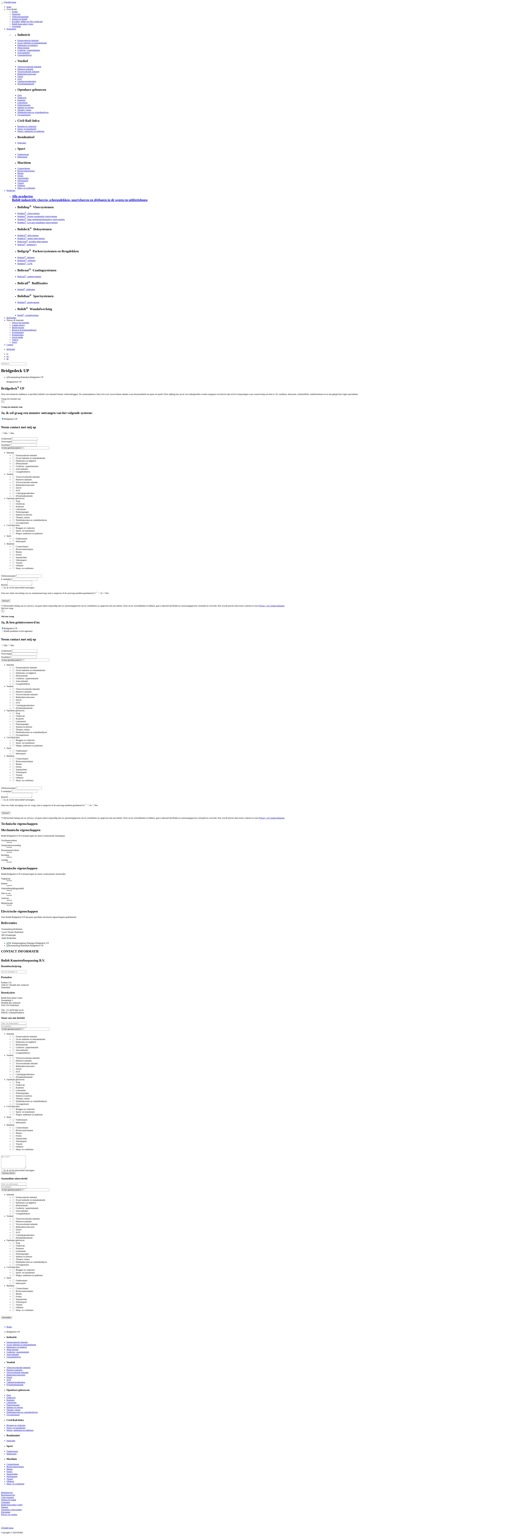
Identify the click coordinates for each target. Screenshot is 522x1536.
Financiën (16, 14)
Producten (11, 190)
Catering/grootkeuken (26, 81)
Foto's (14, 342)
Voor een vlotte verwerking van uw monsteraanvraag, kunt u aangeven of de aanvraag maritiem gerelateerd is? (49, 593)
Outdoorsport (23, 154)
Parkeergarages (23, 105)
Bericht (4, 585)
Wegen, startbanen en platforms (30, 131)
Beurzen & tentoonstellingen (24, 330)
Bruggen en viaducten (26, 126)
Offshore (21, 185)
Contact (10, 345)
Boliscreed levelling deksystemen (32, 241)
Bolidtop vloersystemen (28, 213)
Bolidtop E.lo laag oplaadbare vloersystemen (37, 222)
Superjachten (23, 178)
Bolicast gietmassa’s (26, 244)
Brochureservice (8, 1495)
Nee (107, 593)
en (8, 356)
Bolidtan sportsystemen (28, 302)
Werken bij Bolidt (19, 19)
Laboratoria (22, 102)
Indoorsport (22, 157)
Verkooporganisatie (20, 17)
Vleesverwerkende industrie (29, 67)
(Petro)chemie (23, 48)
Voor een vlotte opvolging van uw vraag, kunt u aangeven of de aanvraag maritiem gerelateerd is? (43, 805)
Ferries (20, 176)
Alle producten (80, 198)
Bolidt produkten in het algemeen (18, 631)
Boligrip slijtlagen (26, 257)
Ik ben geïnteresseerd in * (12, 448)
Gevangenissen (23, 115)
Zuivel (20, 76)
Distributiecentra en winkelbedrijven (33, 112)
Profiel (15, 12)
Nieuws (20, 323)
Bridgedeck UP (10, 419)
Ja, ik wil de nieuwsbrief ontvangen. (19, 587)
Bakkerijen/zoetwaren (26, 74)
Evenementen (18, 332)
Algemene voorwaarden (11, 1510)
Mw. (13, 433)
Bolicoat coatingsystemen (29, 276)
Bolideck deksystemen (28, 235)
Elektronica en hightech (27, 45)
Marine (20, 173)
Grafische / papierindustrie (28, 50)
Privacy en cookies (9, 1514)
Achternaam (7, 439)
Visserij (20, 183)
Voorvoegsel (6, 441)
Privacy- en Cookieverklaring (271, 606)
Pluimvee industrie (25, 69)
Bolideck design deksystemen (31, 238)
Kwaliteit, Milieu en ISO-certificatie (27, 21)
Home (9, 1327)
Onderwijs (21, 98)
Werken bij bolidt (8, 1500)
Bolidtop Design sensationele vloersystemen (37, 216)
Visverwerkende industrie (28, 71)
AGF (19, 79)
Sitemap (4, 1507)
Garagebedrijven (24, 55)
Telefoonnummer (9, 576)
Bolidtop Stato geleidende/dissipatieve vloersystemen (41, 219)
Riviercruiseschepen (26, 171)
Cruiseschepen (23, 168)
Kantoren (21, 100)
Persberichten (18, 335)
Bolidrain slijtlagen (26, 260)
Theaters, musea (24, 110)
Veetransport (22, 181)
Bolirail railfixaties (26, 289)
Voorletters (6, 445)
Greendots (16, 26)
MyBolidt (11, 349)
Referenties (11, 318)
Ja (101, 593)
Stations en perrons (25, 107)
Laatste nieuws (18, 325)
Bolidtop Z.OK (24, 263)
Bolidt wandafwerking (28, 315)
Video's (15, 340)
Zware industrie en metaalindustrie (32, 43)
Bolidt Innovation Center (22, 24)
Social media (17, 337)
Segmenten (11, 29)
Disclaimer (5, 1512)
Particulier (21, 143)
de (8, 359)
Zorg (19, 95)
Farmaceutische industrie (28, 40)
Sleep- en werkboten (26, 188)
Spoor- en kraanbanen (26, 129)
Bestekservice (7, 1492)
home (9, 7)
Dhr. (6, 433)
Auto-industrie (23, 53)
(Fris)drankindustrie (25, 84)
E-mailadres (6, 579)
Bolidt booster (18, 327)
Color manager (7, 1497)
